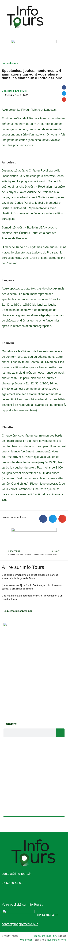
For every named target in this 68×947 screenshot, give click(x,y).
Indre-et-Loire (10, 63)
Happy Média (39, 940)
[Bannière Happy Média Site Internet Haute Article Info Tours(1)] (34, 538)
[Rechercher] (60, 732)
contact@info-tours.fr (16, 873)
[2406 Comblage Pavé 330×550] (32, 670)
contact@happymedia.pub (20, 924)
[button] (64, 87)
